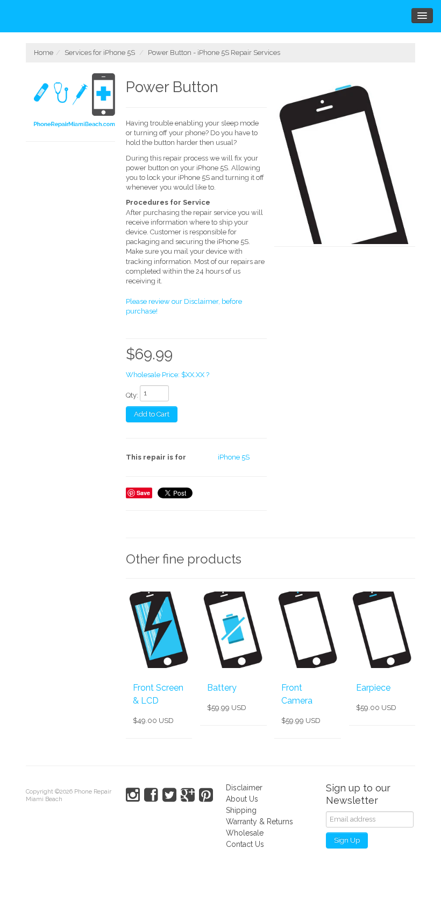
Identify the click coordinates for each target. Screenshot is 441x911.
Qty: (132, 395)
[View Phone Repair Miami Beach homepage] (74, 101)
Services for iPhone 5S (100, 52)
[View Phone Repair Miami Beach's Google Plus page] (188, 795)
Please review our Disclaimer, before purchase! (184, 306)
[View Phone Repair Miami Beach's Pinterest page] (206, 795)
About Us (242, 799)
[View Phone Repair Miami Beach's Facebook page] (151, 795)
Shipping (241, 810)
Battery (222, 688)
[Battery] (233, 630)
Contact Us (245, 844)
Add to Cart (151, 414)
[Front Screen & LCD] (159, 630)
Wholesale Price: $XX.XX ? (167, 375)
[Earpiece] (382, 630)
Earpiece (373, 688)
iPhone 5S (234, 457)
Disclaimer (244, 787)
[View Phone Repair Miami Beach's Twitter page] (169, 795)
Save (143, 493)
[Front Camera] (307, 630)
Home (43, 52)
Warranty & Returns (259, 821)
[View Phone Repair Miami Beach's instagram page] (133, 795)
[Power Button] (344, 160)
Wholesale (245, 833)
